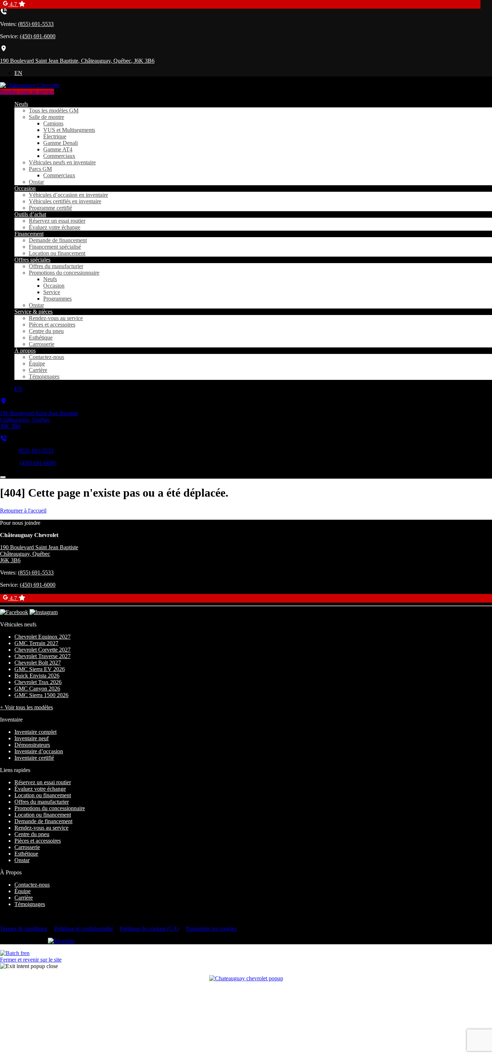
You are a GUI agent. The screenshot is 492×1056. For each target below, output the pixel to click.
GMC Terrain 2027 (36, 643)
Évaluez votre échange (54, 227)
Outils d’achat (30, 214)
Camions (53, 123)
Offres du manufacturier (56, 266)
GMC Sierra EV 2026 (39, 669)
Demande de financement (58, 240)
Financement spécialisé (55, 247)
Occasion (25, 188)
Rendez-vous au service (27, 92)
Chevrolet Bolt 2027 (37, 663)
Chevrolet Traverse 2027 (42, 656)
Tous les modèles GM (54, 110)
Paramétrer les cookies (211, 929)
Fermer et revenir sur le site (31, 960)
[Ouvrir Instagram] (44, 612)
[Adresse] (3, 401)
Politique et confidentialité (83, 929)
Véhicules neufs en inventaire (62, 162)
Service (51, 292)
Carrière (38, 370)
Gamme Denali (60, 143)
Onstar (36, 182)
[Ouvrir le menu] (3, 477)
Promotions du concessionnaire (64, 273)
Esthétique (41, 337)
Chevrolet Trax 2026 (38, 682)
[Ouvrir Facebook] (14, 612)
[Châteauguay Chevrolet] (29, 85)
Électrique (54, 136)
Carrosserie (41, 344)
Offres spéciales (32, 260)
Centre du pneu (46, 331)
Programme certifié (50, 208)
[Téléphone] (3, 438)
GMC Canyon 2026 (37, 688)
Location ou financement (57, 253)
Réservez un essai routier (57, 221)
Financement (29, 234)
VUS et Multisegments (69, 130)
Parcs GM (40, 169)
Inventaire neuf (31, 738)
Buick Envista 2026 (36, 676)
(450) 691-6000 (37, 36)
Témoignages (44, 376)
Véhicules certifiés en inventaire (65, 201)
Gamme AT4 (57, 149)
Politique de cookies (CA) (149, 929)
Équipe (37, 363)
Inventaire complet (35, 732)
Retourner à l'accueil (23, 510)
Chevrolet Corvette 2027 (42, 650)
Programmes (57, 299)
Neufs (21, 104)
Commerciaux (59, 156)
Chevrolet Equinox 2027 (42, 637)
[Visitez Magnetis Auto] (61, 941)
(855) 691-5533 (36, 24)
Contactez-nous (46, 357)
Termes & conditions (23, 929)
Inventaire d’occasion (38, 751)
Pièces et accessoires (52, 324)
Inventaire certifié (34, 758)
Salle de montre (46, 117)
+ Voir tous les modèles (26, 707)
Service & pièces (33, 312)
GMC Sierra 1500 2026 (41, 695)
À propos (25, 350)
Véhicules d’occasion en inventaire (68, 195)
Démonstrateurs (32, 745)
